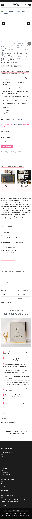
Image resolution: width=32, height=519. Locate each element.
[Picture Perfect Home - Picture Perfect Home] (16, 5)
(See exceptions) (17, 124)
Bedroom (3, 51)
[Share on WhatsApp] (6, 152)
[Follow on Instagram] (3, 505)
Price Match (4, 468)
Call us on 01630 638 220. (17, 119)
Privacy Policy (4, 486)
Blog (2, 470)
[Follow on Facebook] (2, 505)
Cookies (3, 488)
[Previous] (3, 23)
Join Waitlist (7, 146)
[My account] (25, 4)
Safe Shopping (4, 490)
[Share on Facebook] (9, 152)
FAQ (2, 454)
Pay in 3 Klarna (4, 472)
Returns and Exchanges (7, 452)
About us (3, 466)
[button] (2, 5)
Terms (2, 484)
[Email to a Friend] (14, 152)
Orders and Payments (6, 448)
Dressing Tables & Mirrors (15, 51)
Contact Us (4, 456)
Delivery (3, 450)
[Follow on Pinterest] (5, 505)
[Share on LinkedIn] (20, 152)
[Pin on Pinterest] (17, 152)
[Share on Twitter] (12, 152)
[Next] (28, 23)
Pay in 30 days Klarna (6, 474)
